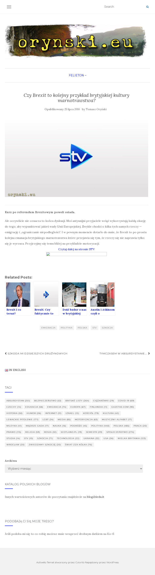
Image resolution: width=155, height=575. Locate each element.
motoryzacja (86, 419)
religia (32, 432)
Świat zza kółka (78, 444)
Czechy (13, 407)
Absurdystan (18, 400)
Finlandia (98, 407)
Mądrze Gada (37, 425)
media (64, 419)
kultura (111, 413)
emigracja (48, 327)
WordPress (112, 562)
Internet (53, 413)
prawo (13, 432)
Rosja (50, 432)
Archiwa (11, 461)
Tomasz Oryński (96, 109)
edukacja (34, 407)
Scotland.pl (71, 432)
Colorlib (79, 562)
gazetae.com (122, 407)
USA (109, 438)
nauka (59, 425)
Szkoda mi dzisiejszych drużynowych (37, 353)
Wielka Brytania (132, 438)
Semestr (94, 432)
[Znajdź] (147, 7)
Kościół (91, 413)
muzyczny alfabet (117, 419)
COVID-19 (126, 400)
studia (13, 438)
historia (14, 413)
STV (94, 327)
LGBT (48, 419)
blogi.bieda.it (95, 497)
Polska (82, 327)
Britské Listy (77, 400)
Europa (78, 407)
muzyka (14, 425)
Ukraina (91, 438)
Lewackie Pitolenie (22, 419)
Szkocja (107, 327)
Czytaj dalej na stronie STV (76, 249)
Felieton (76, 75)
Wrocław (15, 444)
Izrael (72, 413)
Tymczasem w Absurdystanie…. (123, 353)
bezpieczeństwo (47, 400)
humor (34, 413)
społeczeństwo (120, 432)
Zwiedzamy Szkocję (45, 444)
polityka (66, 327)
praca (140, 425)
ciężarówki (103, 400)
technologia (68, 438)
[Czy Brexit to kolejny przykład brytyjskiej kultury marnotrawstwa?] (76, 156)
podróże (78, 425)
